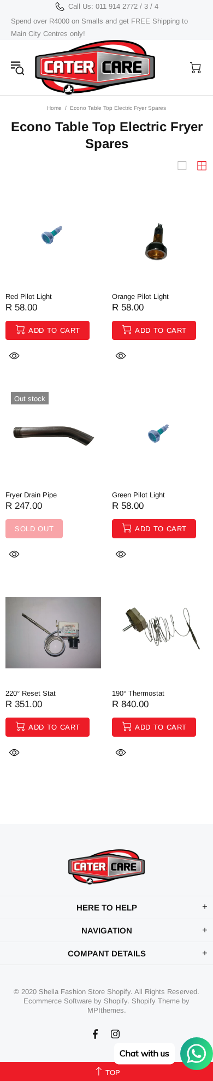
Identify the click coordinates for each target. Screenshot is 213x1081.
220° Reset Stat (30, 693)
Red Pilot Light (28, 296)
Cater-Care (95, 67)
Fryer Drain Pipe (31, 495)
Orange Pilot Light (140, 296)
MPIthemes (105, 1010)
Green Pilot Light (138, 495)
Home (54, 108)
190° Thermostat (138, 693)
